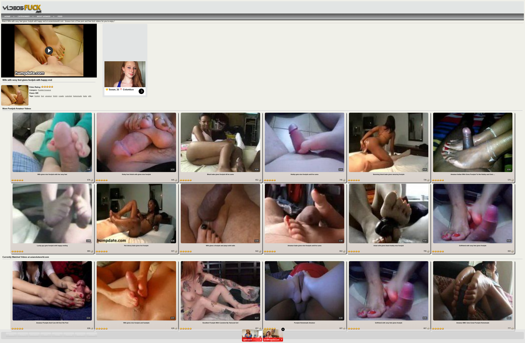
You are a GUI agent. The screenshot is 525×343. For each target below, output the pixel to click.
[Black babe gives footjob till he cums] (221, 113)
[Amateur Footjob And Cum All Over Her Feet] (52, 262)
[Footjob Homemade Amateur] (305, 262)
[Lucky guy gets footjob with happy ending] (52, 184)
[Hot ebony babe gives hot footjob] (137, 184)
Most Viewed (43, 16)
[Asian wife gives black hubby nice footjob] (389, 184)
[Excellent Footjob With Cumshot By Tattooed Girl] (221, 262)
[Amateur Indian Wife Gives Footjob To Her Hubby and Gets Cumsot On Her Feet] (472, 113)
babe (85, 96)
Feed (60, 16)
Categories (24, 16)
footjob (37, 96)
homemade (77, 96)
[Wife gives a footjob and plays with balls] (221, 184)
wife (89, 96)
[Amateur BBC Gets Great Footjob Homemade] (472, 262)
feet (42, 96)
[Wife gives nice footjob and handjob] (137, 262)
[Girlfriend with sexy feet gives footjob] (472, 184)
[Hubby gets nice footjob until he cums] (305, 113)
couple (61, 96)
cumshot (68, 96)
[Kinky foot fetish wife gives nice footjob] (137, 113)
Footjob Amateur (44, 90)
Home (7, 16)
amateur (48, 96)
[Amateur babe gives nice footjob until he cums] (305, 184)
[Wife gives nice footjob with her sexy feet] (52, 113)
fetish (55, 96)
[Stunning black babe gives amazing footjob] (389, 113)
